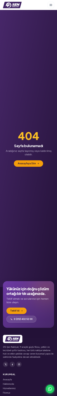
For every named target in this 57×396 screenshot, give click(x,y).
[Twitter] (5, 364)
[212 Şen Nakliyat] (12, 5)
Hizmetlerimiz (9, 388)
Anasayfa (7, 379)
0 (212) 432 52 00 (23, 319)
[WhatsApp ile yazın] (50, 389)
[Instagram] (19, 364)
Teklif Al (14, 310)
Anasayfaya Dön (27, 163)
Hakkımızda (8, 384)
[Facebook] (12, 364)
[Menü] (51, 5)
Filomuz (6, 392)
